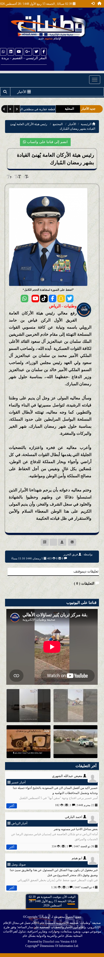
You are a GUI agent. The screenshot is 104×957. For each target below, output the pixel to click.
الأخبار (72, 124)
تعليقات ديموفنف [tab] (85, 571)
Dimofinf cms (51, 941)
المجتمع (58, 124)
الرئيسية (86, 124)
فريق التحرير (70, 554)
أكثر (12, 806)
